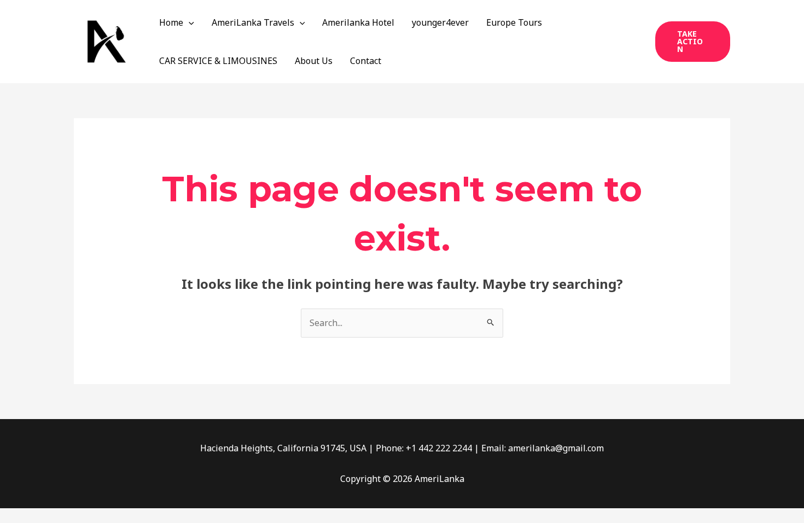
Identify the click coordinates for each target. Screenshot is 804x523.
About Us (314, 61)
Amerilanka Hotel (358, 22)
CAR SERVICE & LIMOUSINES (218, 61)
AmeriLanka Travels (253, 22)
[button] (188, 22)
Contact (365, 61)
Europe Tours (514, 22)
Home (171, 22)
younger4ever (440, 22)
